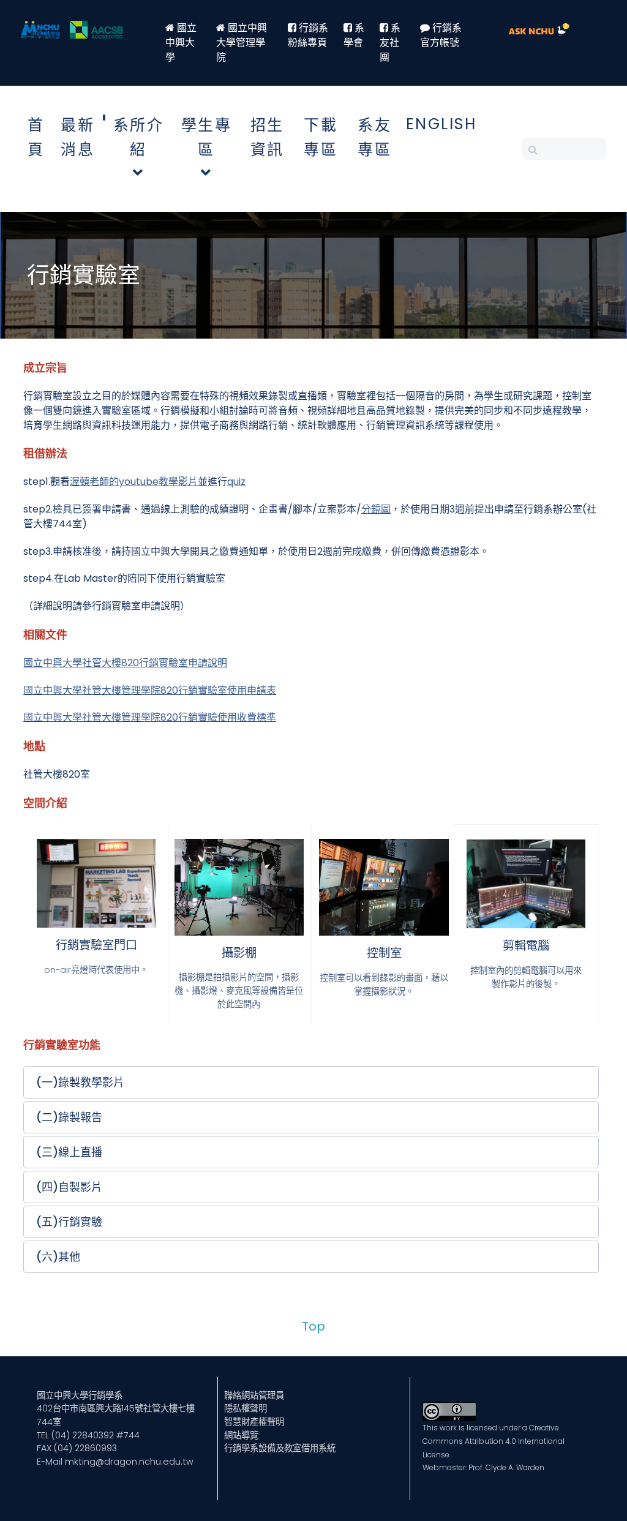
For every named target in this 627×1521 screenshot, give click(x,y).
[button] (311, 1082)
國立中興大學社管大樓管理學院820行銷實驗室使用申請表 (149, 690)
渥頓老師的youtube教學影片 (134, 482)
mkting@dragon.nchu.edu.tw (129, 1461)
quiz (236, 482)
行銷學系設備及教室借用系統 (280, 1448)
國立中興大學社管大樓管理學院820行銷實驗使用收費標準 (149, 717)
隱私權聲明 (245, 1408)
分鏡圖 (376, 509)
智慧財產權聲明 (254, 1422)
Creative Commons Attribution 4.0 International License (493, 1440)
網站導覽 (241, 1435)
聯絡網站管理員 (254, 1395)
